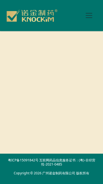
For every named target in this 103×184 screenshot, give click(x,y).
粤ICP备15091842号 (23, 160)
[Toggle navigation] (89, 15)
